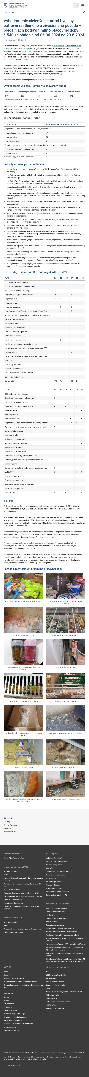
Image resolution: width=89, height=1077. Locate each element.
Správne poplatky (10, 1027)
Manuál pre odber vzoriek (13, 903)
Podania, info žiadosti (12, 1030)
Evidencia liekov (51, 998)
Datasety (7, 1000)
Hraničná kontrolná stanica (14, 978)
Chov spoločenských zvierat (56, 912)
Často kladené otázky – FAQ (56, 895)
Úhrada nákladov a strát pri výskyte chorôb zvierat (22, 929)
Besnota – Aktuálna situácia (56, 861)
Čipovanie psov (51, 878)
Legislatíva (8, 1007)
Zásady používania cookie (55, 982)
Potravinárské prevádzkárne (56, 918)
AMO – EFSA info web (12, 890)
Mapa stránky (51, 978)
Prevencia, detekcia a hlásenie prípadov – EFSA (21, 893)
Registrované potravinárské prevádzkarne (61, 932)
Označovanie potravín (54, 888)
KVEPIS (48, 988)
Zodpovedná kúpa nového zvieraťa (59, 872)
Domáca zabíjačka (53, 885)
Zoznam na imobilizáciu (13, 900)
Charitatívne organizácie (55, 925)
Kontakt (7, 975)
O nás (6, 972)
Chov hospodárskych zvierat (56, 908)
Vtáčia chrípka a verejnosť (13, 932)
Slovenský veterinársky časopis (15, 1017)
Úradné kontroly (10, 832)
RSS (47, 972)
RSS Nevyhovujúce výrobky (56, 975)
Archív (6, 875)
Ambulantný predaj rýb (54, 858)
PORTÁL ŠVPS (51, 1005)
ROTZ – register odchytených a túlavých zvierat (64, 992)
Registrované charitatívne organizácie (60, 928)
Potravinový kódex (10, 1010)
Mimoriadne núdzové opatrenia (57, 892)
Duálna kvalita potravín (54, 865)
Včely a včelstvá (52, 922)
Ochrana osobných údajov (55, 985)
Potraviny (7, 828)
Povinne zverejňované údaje (14, 1014)
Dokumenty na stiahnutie (13, 1020)
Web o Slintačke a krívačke (14, 858)
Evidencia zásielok (52, 995)
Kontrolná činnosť (10, 825)
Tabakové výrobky (52, 915)
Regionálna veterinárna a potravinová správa (20, 982)
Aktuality (7, 822)
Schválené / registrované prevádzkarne (18, 1024)
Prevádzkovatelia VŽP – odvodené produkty (62, 935)
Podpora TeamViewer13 (55, 1009)
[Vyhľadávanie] (84, 12)
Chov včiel (49, 868)
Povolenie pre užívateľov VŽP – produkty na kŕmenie (65, 944)
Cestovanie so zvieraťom (55, 875)
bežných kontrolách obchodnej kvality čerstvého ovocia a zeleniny (45, 543)
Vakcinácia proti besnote (55, 882)
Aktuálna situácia (10, 871)
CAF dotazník (9, 1004)
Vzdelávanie (8, 994)
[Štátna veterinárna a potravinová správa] (15, 5)
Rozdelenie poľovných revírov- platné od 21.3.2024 (23, 896)
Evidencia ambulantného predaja (58, 1002)
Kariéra (6, 997)
